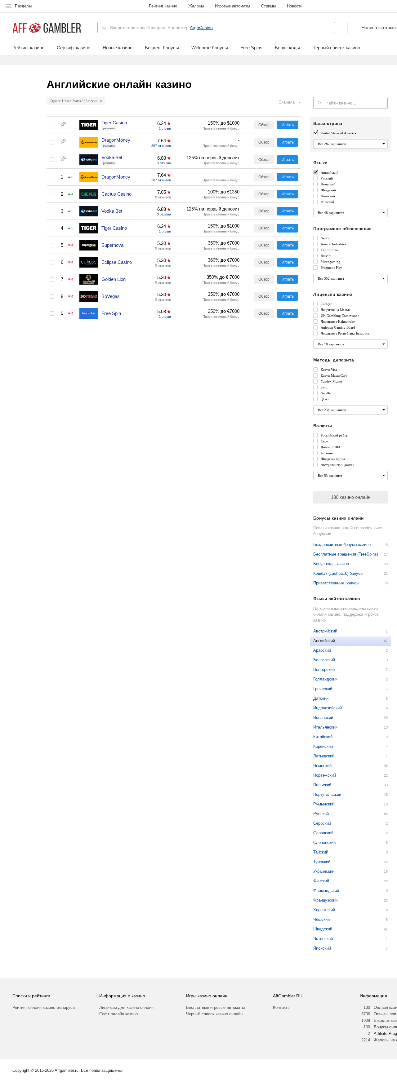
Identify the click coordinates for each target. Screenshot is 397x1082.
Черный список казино (336, 47)
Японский (322, 948)
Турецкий (321, 861)
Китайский (322, 736)
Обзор (264, 125)
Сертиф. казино (73, 47)
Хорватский (324, 909)
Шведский (322, 929)
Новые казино (117, 47)
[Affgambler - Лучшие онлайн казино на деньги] (46, 28)
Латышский (323, 756)
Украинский (323, 871)
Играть (288, 125)
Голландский (325, 679)
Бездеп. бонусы (162, 47)
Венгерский (324, 669)
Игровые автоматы (232, 6)
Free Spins (251, 47)
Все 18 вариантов (331, 344)
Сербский (322, 823)
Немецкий (322, 765)
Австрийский (325, 631)
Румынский (323, 804)
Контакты (281, 1007)
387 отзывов (161, 146)
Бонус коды (287, 47)
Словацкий (323, 833)
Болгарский (324, 660)
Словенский (324, 842)
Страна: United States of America (73, 101)
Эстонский (323, 938)
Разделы (23, 6)
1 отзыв (165, 128)
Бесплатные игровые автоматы (215, 1007)
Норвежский (324, 775)
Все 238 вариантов (332, 410)
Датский (320, 698)
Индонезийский (327, 708)
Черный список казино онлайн (214, 1014)
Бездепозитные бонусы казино (342, 544)
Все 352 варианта (331, 278)
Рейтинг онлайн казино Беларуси (43, 1007)
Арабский (322, 650)
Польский (322, 785)
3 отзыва (164, 163)
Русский (321, 813)
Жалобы (196, 6)
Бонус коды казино (331, 563)
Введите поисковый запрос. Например (161, 27)
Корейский (323, 746)
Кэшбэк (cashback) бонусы (338, 573)
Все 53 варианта (330, 475)
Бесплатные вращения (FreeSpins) (345, 554)
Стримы (268, 6)
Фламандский (326, 890)
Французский (325, 900)
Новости (294, 6)
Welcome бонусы (209, 47)
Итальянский (325, 727)
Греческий (322, 688)
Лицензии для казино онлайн (126, 1007)
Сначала (287, 102)
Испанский (323, 717)
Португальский (327, 794)
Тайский (320, 852)
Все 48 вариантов (331, 213)
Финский (321, 881)
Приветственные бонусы (336, 583)
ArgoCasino (201, 27)
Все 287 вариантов (332, 144)
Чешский (321, 919)
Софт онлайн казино (118, 1014)
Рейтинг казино (163, 6)
